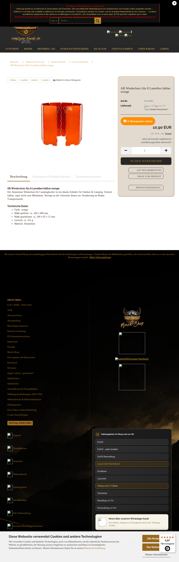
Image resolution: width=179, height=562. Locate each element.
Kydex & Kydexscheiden (74, 49)
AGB (9, 310)
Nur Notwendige (156, 547)
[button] (126, 151)
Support (17, 435)
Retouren (11, 368)
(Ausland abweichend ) (158, 109)
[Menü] (173, 536)
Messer (28, 49)
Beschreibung (18, 176)
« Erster (12, 80)
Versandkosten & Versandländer (22, 389)
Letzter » (46, 80)
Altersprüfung (13, 320)
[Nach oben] (169, 526)
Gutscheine (12, 49)
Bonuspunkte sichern (139, 121)
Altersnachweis (14, 315)
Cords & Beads (146, 49)
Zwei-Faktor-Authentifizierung (22, 410)
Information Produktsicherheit (52, 176)
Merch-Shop (13, 352)
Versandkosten (20, 448)
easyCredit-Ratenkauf (108, 464)
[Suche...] (97, 21)
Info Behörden (20, 500)
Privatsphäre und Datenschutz (21, 357)
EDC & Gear (100, 49)
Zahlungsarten (14, 404)
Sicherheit (18, 461)
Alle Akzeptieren (156, 538)
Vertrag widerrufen (20, 423)
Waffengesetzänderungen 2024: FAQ (24, 394)
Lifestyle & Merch (122, 49)
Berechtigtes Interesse (17, 326)
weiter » (35, 80)
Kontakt (11, 347)
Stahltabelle (13, 383)
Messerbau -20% (46, 49)
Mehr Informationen (100, 257)
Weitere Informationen (156, 554)
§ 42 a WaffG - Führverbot (19, 305)
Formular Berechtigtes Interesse (28, 526)
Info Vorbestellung (22, 513)
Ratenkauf (12, 362)
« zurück (24, 80)
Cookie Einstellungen (17, 414)
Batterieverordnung (16, 331)
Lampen (164, 49)
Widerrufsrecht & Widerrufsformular (24, 399)
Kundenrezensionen (88, 176)
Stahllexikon (13, 378)
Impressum (12, 341)
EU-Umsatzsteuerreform (18, 336)
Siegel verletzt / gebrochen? (20, 373)
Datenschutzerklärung (94, 548)
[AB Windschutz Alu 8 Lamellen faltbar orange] (61, 122)
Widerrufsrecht (20, 474)
